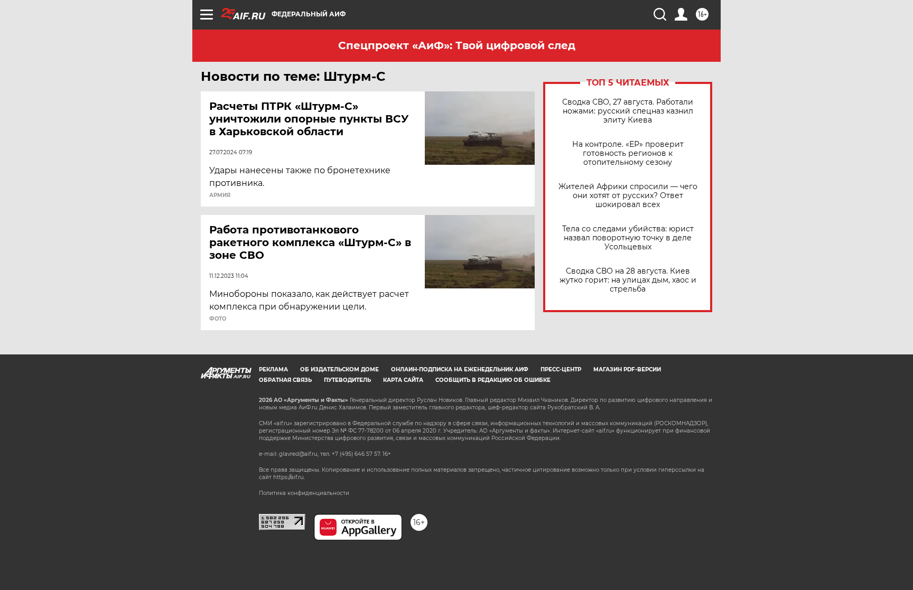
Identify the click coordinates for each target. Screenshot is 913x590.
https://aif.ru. (289, 477)
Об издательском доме (339, 369)
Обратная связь (285, 380)
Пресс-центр (561, 369)
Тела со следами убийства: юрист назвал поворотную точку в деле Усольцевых (628, 237)
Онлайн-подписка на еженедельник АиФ (459, 369)
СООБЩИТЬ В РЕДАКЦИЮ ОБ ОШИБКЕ (493, 380)
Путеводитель (347, 380)
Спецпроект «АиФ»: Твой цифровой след (456, 45)
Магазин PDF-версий (627, 369)
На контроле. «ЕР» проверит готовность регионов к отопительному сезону (628, 153)
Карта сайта (403, 380)
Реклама (273, 369)
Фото (217, 319)
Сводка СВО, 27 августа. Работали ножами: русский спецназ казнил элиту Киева (627, 111)
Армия (219, 195)
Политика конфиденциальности (304, 493)
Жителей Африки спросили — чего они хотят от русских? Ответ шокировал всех (627, 195)
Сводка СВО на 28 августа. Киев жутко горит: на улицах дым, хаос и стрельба (628, 280)
